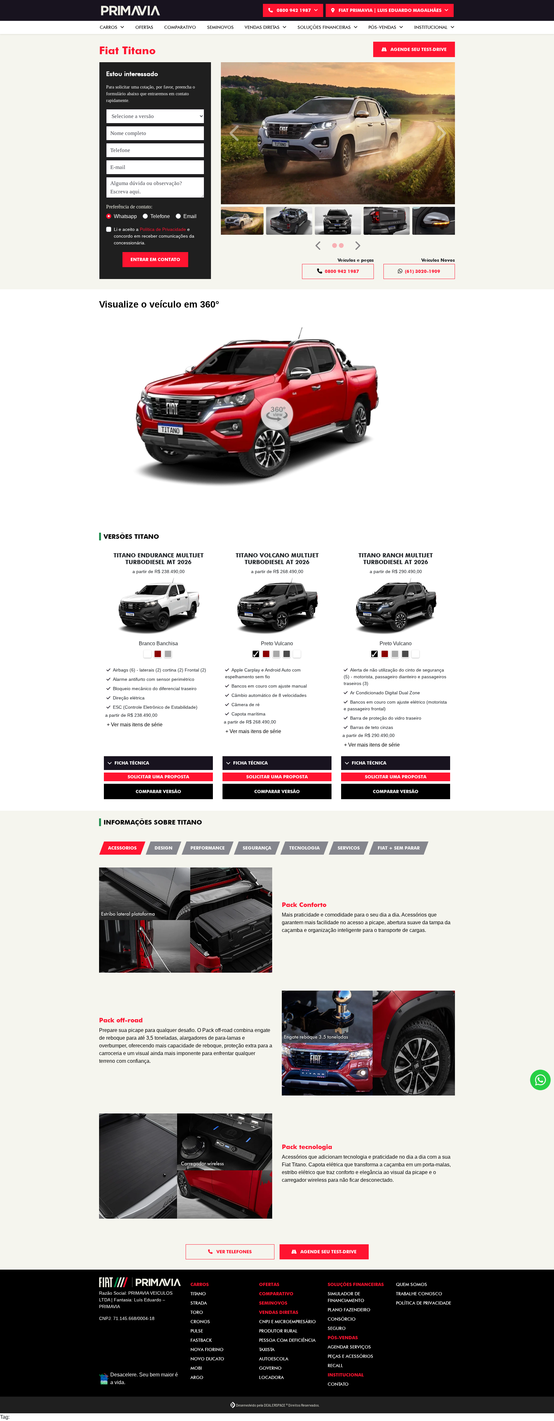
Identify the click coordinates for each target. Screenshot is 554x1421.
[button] (235, 133)
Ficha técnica (131, 762)
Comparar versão (158, 791)
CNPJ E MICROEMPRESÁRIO (287, 1321)
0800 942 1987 (293, 10)
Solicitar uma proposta (158, 776)
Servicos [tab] (349, 847)
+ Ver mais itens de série (135, 724)
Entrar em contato (155, 259)
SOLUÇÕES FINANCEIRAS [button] (325, 27)
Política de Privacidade (163, 229)
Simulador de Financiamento (346, 1297)
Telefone (160, 216)
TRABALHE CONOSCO (419, 1293)
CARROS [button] (109, 27)
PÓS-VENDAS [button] (383, 27)
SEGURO (337, 1328)
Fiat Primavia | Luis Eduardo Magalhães (390, 10)
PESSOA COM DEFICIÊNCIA (287, 1340)
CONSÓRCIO (342, 1319)
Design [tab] (163, 847)
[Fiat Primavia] (129, 10)
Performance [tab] (207, 847)
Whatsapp (125, 216)
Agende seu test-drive (418, 49)
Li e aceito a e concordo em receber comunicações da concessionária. (154, 236)
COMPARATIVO (180, 27)
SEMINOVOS (220, 27)
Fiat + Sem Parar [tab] (399, 847)
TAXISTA (266, 1349)
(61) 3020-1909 (422, 271)
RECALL (335, 1365)
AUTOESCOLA (273, 1358)
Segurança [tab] (257, 847)
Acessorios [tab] (122, 847)
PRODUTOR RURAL (278, 1330)
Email (190, 216)
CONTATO (338, 1384)
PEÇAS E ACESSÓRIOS (350, 1356)
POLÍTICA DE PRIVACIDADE (423, 1303)
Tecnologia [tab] (304, 847)
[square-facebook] (106, 1340)
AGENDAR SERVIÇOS (349, 1346)
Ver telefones (233, 1251)
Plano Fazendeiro (349, 1309)
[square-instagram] (122, 1340)
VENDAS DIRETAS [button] (263, 27)
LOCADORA (271, 1377)
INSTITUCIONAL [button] (431, 27)
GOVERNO (270, 1368)
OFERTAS (144, 27)
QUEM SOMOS (411, 1284)
